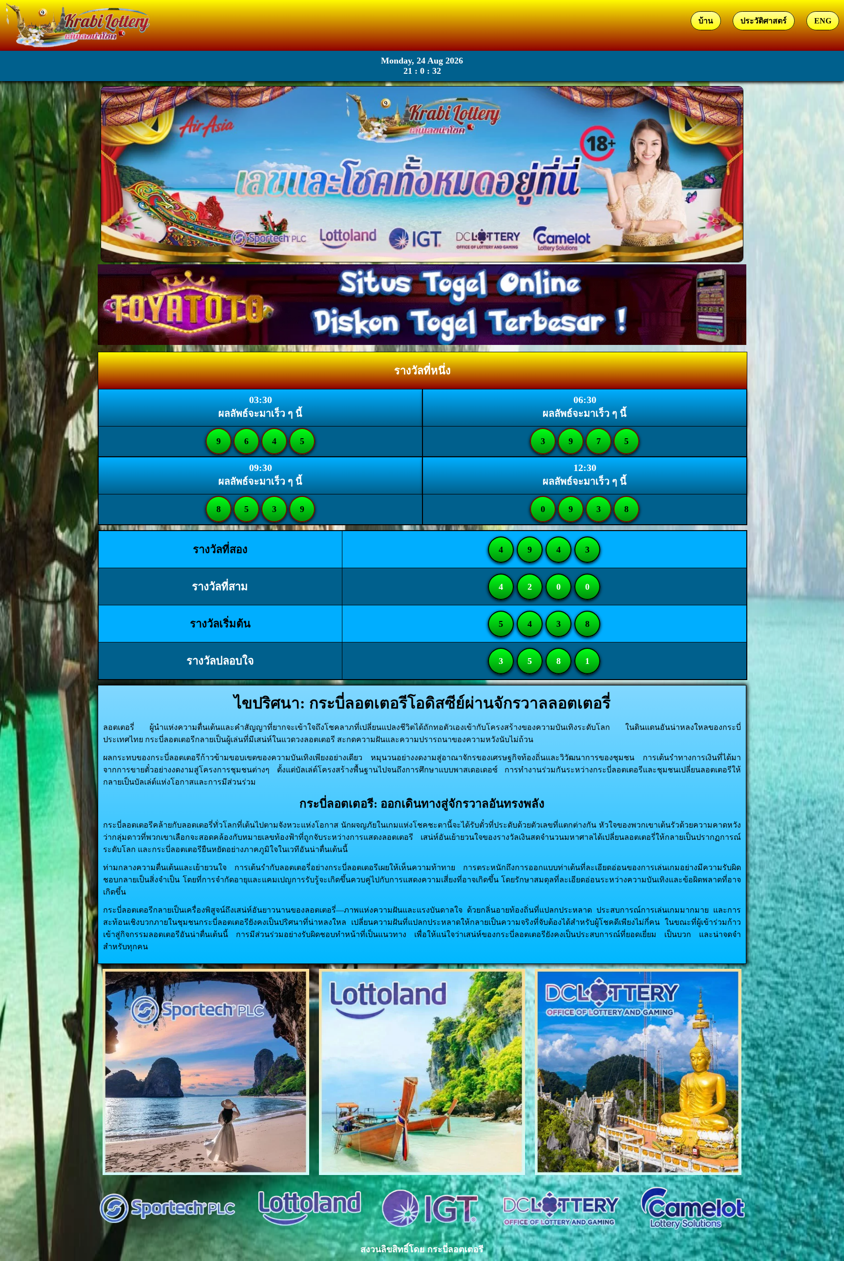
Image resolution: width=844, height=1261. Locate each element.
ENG (822, 21)
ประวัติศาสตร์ (763, 21)
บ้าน (705, 21)
